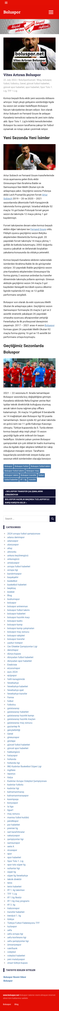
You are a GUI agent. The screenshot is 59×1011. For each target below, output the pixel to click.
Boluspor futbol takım (40, 466)
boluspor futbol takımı (18, 610)
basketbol (12, 581)
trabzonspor (13, 908)
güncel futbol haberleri (38, 83)
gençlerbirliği (13, 730)
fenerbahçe (13, 683)
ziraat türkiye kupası (17, 963)
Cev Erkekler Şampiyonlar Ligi (22, 646)
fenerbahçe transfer (17, 693)
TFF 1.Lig (12, 91)
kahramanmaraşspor (17, 795)
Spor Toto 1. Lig (15, 861)
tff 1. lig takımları (16, 890)
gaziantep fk (13, 726)
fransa (10, 697)
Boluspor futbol (21, 466)
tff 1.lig (23, 479)
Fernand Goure (38, 229)
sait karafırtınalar (16, 832)
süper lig (11, 872)
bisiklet (10, 592)
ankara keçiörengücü (17, 555)
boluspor (47, 80)
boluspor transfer (16, 639)
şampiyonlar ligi (15, 839)
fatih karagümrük (16, 679)
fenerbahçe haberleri (17, 686)
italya (10, 777)
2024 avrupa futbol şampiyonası (23, 533)
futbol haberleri (11, 479)
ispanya (11, 773)
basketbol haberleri (16, 584)
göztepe (11, 741)
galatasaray (13, 708)
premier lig (12, 828)
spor (9, 853)
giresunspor (13, 737)
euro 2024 (12, 672)
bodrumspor (13, 599)
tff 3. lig (11, 904)
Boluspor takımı (11, 475)
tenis (9, 883)
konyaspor (12, 802)
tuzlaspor (12, 926)
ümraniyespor (14, 944)
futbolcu (14, 83)
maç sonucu (13, 813)
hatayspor (12, 755)
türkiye (10, 919)
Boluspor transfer (28, 475)
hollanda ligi (13, 763)
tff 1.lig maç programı (18, 901)
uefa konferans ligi (16, 937)
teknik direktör (14, 879)
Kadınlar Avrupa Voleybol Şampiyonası (27, 781)
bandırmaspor (14, 573)
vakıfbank (12, 948)
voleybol (11, 952)
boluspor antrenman (17, 606)
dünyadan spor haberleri (19, 661)
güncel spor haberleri (13, 87)
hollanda (11, 759)
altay (9, 548)
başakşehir (12, 577)
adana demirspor (15, 537)
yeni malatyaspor (16, 959)
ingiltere (11, 770)
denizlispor (12, 650)
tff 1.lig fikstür (14, 897)
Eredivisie (12, 664)
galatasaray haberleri (18, 712)
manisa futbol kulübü (18, 817)
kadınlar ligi (13, 788)
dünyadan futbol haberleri (20, 657)
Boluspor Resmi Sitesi (14, 977)
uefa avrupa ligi (15, 934)
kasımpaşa (12, 799)
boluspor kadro (14, 621)
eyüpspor (12, 675)
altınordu (11, 551)
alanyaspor (13, 544)
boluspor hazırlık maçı (18, 617)
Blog (39, 80)
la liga (10, 806)
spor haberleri (32, 87)
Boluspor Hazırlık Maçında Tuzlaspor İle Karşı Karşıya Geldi (27, 501)
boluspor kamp (14, 624)
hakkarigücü (13, 752)
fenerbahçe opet (15, 690)
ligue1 (10, 810)
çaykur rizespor (15, 642)
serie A (10, 846)
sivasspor (12, 850)
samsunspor (13, 843)
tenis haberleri (14, 886)
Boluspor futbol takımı (14, 471)
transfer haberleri (15, 912)
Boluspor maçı (32, 471)
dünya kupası (14, 653)
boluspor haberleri (16, 613)
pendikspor (12, 821)
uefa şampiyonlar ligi (18, 941)
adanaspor (12, 541)
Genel (23, 83)
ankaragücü (13, 559)
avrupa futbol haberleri (18, 566)
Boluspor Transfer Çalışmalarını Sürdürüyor (24, 493)
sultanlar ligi (13, 868)
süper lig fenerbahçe (17, 875)
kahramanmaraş (15, 792)
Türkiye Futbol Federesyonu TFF (23, 923)
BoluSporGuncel (27, 80)
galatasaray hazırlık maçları (21, 719)
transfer (32, 479)
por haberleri (13, 824)
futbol (6, 83)
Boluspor (11, 12)
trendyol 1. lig (14, 915)
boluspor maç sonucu (18, 632)
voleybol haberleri (16, 955)
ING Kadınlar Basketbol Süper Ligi (24, 766)
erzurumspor (13, 668)
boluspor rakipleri (16, 635)
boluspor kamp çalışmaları (20, 628)
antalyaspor (13, 562)
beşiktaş (11, 588)
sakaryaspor (13, 835)
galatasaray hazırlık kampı (20, 715)
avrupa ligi (12, 570)
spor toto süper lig (16, 864)
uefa (9, 930)
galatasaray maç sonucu (19, 722)
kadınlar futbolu (15, 784)
